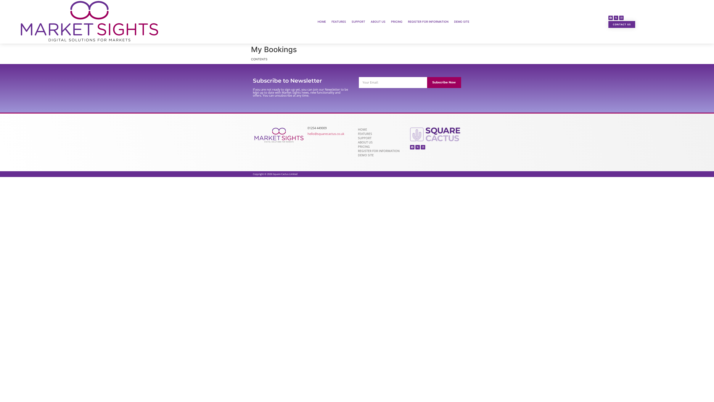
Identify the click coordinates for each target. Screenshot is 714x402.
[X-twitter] (616, 18)
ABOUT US (378, 21)
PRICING (396, 21)
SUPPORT (358, 21)
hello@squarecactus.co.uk (326, 134)
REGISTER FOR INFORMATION (428, 21)
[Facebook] (610, 18)
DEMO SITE (461, 21)
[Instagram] (621, 18)
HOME (322, 21)
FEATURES (339, 21)
